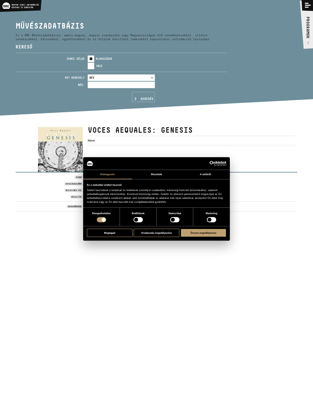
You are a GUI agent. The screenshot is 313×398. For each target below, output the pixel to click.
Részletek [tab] (156, 174)
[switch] (138, 219)
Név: (81, 85)
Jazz (99, 66)
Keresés (147, 99)
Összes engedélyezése (203, 232)
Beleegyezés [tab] (107, 174)
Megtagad (109, 232)
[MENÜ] (308, 5)
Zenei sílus (75, 58)
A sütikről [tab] (205, 174)
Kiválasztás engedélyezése (156, 232)
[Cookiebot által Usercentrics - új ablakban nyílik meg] (212, 163)
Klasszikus (104, 58)
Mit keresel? (74, 77)
